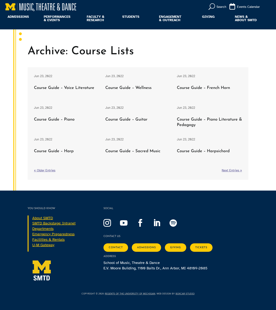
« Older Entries (44, 170)
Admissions (18, 17)
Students (130, 17)
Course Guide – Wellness (128, 88)
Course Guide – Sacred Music (132, 151)
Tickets (201, 247)
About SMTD (42, 218)
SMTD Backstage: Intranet (53, 223)
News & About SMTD (246, 18)
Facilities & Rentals (48, 239)
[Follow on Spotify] (177, 222)
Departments (43, 228)
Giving (208, 17)
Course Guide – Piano (54, 119)
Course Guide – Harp (54, 151)
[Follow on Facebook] (144, 222)
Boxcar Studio (185, 293)
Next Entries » (232, 170)
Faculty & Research (95, 18)
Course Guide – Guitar (126, 119)
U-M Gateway (43, 245)
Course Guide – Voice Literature (64, 88)
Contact (116, 247)
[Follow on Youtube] (127, 222)
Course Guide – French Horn (203, 88)
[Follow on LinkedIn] (160, 222)
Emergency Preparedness (53, 234)
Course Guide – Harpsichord (203, 151)
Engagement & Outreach (170, 18)
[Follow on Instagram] (110, 222)
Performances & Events (57, 18)
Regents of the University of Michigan (130, 293)
